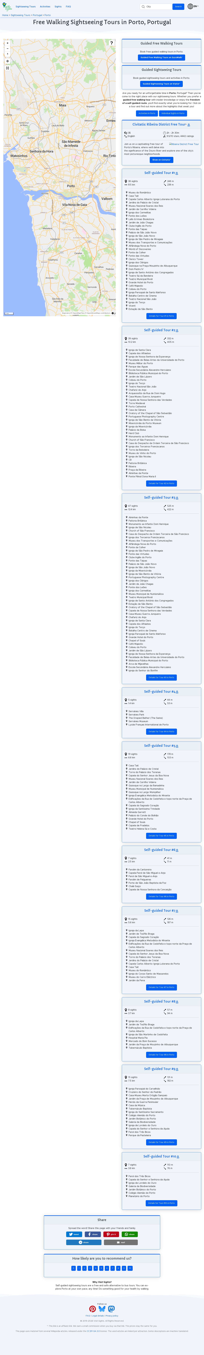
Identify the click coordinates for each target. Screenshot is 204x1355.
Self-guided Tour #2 (159, 330)
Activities (45, 7)
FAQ (68, 7)
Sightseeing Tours (26, 7)
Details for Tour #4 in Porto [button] (161, 732)
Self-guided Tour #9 (159, 1069)
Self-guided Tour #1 (159, 173)
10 (130, 1268)
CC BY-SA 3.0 (93, 1331)
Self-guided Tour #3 (159, 497)
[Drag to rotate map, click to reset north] (7, 54)
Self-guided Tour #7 (159, 911)
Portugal (37, 15)
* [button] (161, 160)
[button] (74, 1234)
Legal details (98, 1316)
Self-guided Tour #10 (159, 1156)
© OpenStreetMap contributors (97, 313)
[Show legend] (111, 43)
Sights (58, 7)
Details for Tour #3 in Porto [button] (161, 678)
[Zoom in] (7, 43)
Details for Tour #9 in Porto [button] (161, 1142)
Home (5, 15)
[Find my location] (7, 61)
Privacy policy (112, 1316)
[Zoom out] (7, 48)
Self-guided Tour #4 (159, 692)
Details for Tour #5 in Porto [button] (161, 836)
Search (178, 7)
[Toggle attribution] (112, 313)
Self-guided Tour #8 (159, 1001)
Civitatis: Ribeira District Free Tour (159, 124)
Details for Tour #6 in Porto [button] (161, 897)
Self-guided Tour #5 (159, 746)
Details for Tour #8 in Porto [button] (161, 1055)
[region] (59, 177)
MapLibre (66, 313)
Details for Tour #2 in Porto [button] (161, 483)
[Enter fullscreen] (7, 68)
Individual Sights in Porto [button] (173, 113)
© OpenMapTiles (78, 313)
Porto (48, 15)
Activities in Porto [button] (147, 113)
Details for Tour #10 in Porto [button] (161, 1203)
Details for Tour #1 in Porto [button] (161, 316)
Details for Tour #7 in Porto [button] (161, 987)
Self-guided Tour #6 (159, 850)
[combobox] (156, 7)
